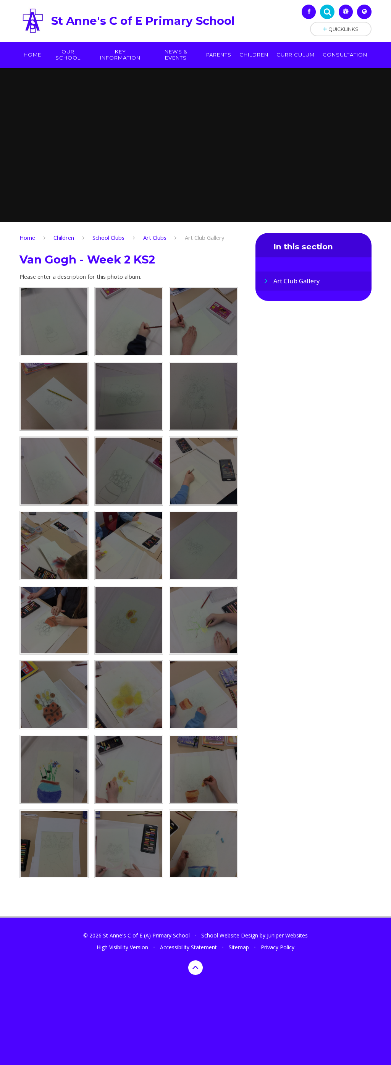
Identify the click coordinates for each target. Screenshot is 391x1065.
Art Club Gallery (204, 237)
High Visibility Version (122, 947)
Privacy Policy (277, 947)
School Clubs (108, 237)
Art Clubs (154, 237)
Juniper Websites (287, 935)
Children (63, 237)
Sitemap (239, 947)
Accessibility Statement (188, 947)
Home (27, 237)
